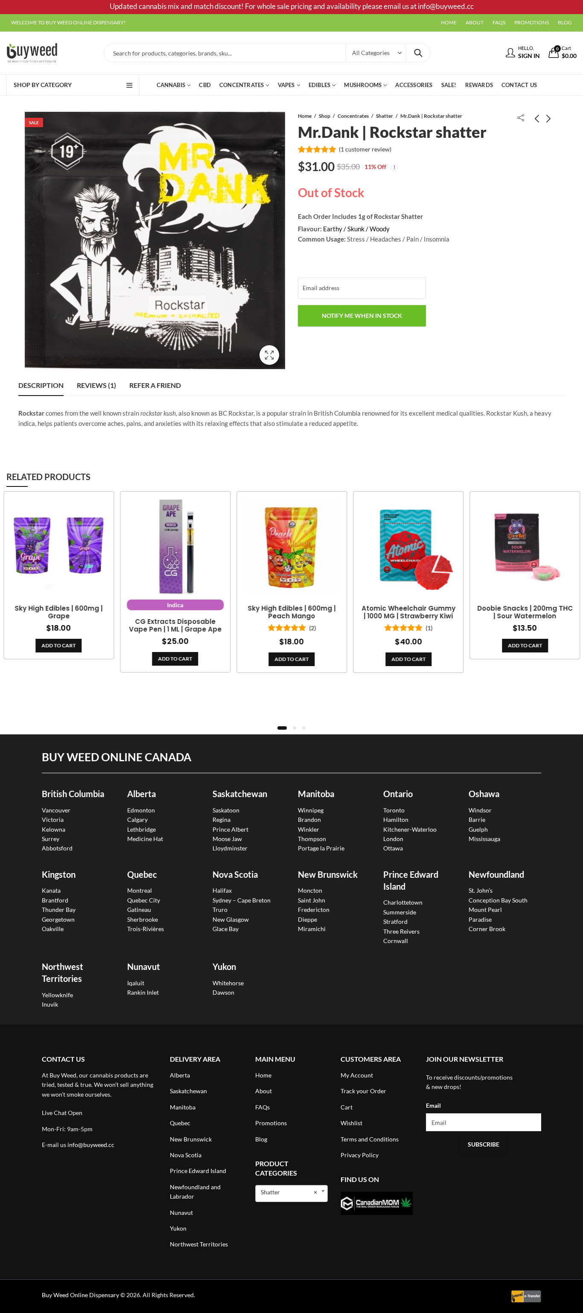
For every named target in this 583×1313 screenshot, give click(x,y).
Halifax (222, 890)
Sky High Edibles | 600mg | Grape (58, 612)
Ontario (398, 794)
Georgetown (58, 919)
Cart (347, 1107)
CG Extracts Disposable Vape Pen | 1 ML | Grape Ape (175, 625)
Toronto (394, 810)
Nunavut (181, 1212)
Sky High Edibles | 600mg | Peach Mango (291, 612)
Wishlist (351, 1123)
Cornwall (395, 940)
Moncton (310, 890)
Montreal (139, 890)
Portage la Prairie (321, 848)
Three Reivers (401, 931)
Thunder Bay (59, 909)
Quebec (142, 874)
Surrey (50, 838)
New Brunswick (328, 874)
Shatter (384, 116)
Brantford (55, 900)
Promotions (271, 1123)
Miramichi (312, 928)
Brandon (309, 819)
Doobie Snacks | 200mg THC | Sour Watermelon (525, 612)
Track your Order (363, 1091)
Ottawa (393, 848)
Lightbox (269, 355)
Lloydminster (230, 848)
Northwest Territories (199, 1244)
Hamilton (395, 819)
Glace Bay (226, 928)
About (263, 1091)
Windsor (480, 810)
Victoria (53, 819)
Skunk (356, 229)
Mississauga (484, 838)
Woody (380, 229)
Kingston (59, 874)
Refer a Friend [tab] (155, 385)
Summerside (399, 912)
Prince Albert (230, 829)
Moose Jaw (227, 838)
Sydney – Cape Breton (242, 900)
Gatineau (139, 909)
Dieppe (307, 919)
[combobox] (291, 1193)
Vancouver (56, 810)
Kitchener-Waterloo (410, 829)
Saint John (311, 900)
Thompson (312, 838)
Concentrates (353, 116)
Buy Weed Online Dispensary (80, 1294)
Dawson (223, 992)
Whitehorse (228, 983)
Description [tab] (41, 385)
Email (433, 1105)
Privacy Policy (360, 1155)
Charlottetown (403, 902)
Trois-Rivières (145, 928)
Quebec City (143, 900)
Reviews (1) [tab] (96, 385)
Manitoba (316, 794)
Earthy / (334, 229)
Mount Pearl (485, 909)
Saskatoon (226, 810)
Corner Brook (487, 928)
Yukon (178, 1228)
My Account (357, 1075)
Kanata (51, 890)
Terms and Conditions (370, 1139)
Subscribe (483, 1144)
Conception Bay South (498, 900)
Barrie (477, 819)
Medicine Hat (145, 838)
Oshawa (484, 794)
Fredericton (313, 909)
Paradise (480, 919)
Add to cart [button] (58, 645)
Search (418, 53)
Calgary (137, 819)
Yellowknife (57, 995)
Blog (261, 1139)
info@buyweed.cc (90, 1144)
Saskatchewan (240, 794)
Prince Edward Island (198, 1170)
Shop (324, 116)
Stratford (395, 921)
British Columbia (73, 794)
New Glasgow (231, 919)
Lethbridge (141, 829)
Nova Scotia (235, 874)
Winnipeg (311, 810)
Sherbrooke (142, 919)
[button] (282, 728)
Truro (220, 909)
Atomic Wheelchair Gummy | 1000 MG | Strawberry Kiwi (408, 612)
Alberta (141, 794)
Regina (221, 819)
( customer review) (365, 149)
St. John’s (481, 890)
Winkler (308, 829)
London (393, 838)
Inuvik (50, 1004)
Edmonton (141, 810)
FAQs (262, 1107)
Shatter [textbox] (289, 1192)
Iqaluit (135, 983)
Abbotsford (57, 848)
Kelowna (53, 829)
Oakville (53, 928)
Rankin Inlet (143, 992)
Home (305, 116)
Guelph (478, 829)
